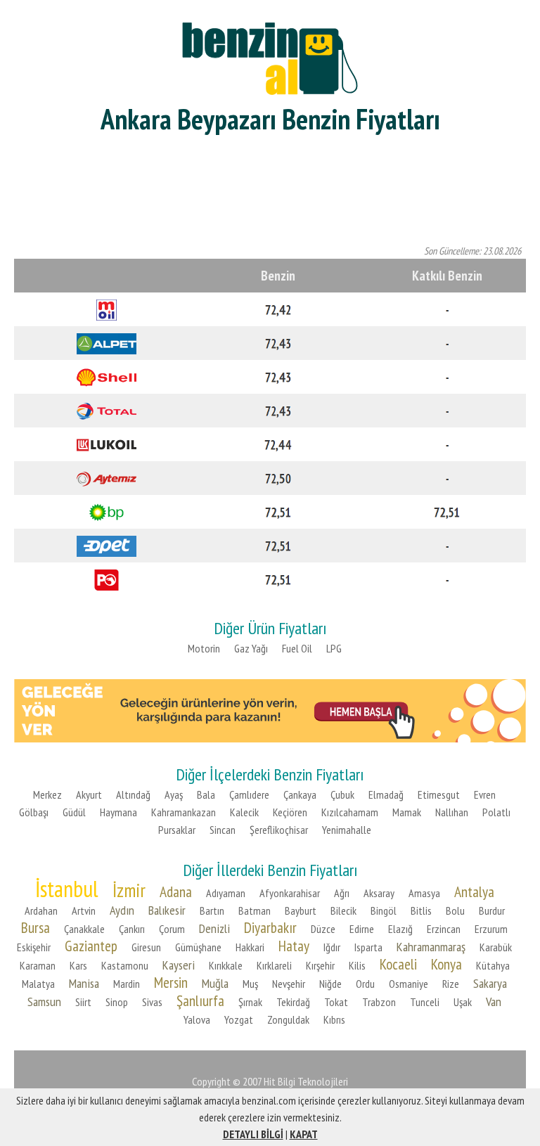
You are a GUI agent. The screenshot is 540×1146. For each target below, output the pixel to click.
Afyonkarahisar (289, 893)
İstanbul (66, 888)
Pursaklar (176, 830)
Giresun (146, 947)
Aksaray (379, 893)
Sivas (152, 1002)
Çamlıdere (249, 794)
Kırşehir (320, 965)
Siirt (83, 1002)
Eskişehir (34, 947)
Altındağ (133, 794)
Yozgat (238, 1019)
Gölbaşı (34, 812)
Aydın (122, 910)
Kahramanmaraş (431, 947)
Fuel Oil (297, 648)
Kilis (357, 965)
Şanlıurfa (200, 1000)
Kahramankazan (183, 812)
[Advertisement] (270, 189)
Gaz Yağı (251, 648)
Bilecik (343, 910)
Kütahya (493, 965)
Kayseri (178, 965)
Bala (206, 794)
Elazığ (400, 929)
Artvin (84, 910)
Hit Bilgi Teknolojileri (306, 1081)
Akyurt (89, 794)
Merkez (47, 794)
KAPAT (304, 1134)
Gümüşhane (198, 947)
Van (493, 1001)
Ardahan (41, 910)
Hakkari (250, 947)
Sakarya (490, 983)
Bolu (455, 910)
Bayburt (300, 910)
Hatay (293, 945)
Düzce (323, 929)
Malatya (38, 984)
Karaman (38, 965)
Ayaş (174, 794)
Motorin (204, 648)
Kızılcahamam (349, 812)
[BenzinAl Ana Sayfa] (270, 56)
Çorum (172, 929)
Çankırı (132, 929)
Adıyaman (225, 893)
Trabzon (379, 1002)
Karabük (496, 947)
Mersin (171, 982)
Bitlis (421, 910)
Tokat (336, 1002)
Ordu (365, 984)
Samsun (44, 1001)
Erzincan (444, 929)
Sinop (116, 1002)
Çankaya (299, 794)
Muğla (215, 983)
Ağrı (341, 893)
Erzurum (491, 929)
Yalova (197, 1019)
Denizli (214, 928)
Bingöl (384, 910)
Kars (78, 965)
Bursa (35, 927)
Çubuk (342, 794)
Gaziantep (91, 945)
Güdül (74, 812)
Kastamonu (124, 965)
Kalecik (244, 812)
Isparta (368, 947)
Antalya (474, 891)
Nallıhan (451, 812)
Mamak (406, 812)
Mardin (126, 984)
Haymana (118, 812)
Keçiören (290, 812)
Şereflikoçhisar (279, 830)
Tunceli (424, 1002)
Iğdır (331, 947)
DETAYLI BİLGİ (253, 1134)
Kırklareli (274, 965)
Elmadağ (386, 794)
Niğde (330, 984)
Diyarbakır (270, 927)
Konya (446, 964)
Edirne (361, 929)
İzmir (129, 890)
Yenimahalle (346, 830)
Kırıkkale (226, 965)
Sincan (223, 830)
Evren (485, 794)
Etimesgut (439, 794)
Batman (254, 910)
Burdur (492, 910)
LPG (334, 648)
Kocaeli (398, 964)
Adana (176, 891)
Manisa (84, 983)
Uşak (463, 1002)
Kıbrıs (334, 1019)
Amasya (424, 893)
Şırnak (250, 1002)
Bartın (212, 910)
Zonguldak (288, 1019)
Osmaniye (408, 984)
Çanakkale (84, 929)
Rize (450, 984)
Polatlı (496, 812)
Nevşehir (288, 984)
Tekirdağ (293, 1002)
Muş (250, 984)
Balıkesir (167, 910)
